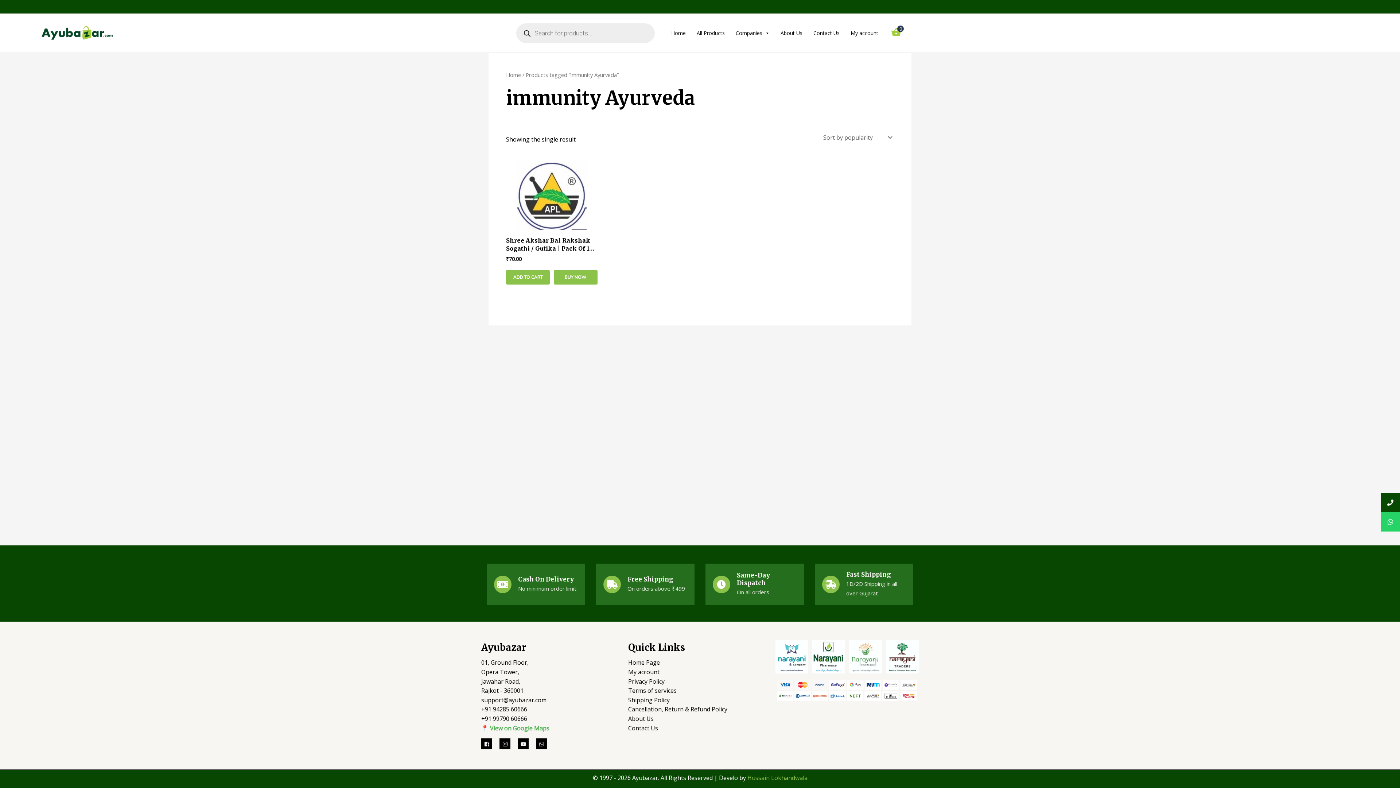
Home (678, 33)
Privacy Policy (646, 681)
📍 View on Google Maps (515, 728)
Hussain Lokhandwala (777, 778)
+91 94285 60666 (504, 709)
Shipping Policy (649, 700)
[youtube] (527, 743)
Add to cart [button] (528, 277)
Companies (749, 33)
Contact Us (826, 33)
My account (864, 33)
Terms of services (652, 691)
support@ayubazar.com (514, 700)
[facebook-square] (490, 743)
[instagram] (508, 743)
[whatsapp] (542, 743)
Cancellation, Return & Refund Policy (677, 709)
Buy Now (575, 277)
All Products (711, 33)
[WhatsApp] (1390, 522)
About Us (791, 33)
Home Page (644, 662)
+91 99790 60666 (504, 719)
